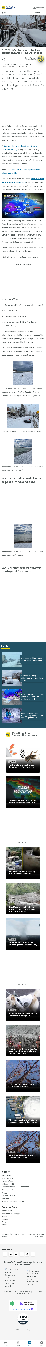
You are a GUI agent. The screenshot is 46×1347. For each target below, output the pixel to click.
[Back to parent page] (5, 11)
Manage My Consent (10, 1190)
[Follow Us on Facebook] (5, 1254)
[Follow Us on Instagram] (10, 1254)
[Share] (3, 59)
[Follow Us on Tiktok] (22, 1254)
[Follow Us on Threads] (27, 1254)
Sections (37, 12)
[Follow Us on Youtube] (16, 1254)
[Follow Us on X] (33, 1254)
